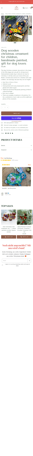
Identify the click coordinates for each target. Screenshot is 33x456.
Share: (2, 133)
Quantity (3, 104)
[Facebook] (6, 133)
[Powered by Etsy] (29, 165)
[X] (8, 133)
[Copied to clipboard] (12, 133)
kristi (6, 193)
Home (2, 13)
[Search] (23, 8)
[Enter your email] (29, 261)
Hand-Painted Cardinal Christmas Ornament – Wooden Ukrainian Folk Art (24, 229)
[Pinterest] (10, 133)
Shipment (3, 150)
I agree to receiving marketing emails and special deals (17, 265)
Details (3, 145)
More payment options (16, 121)
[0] (30, 8)
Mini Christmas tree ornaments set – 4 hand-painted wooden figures (8, 228)
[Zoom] (26, 18)
